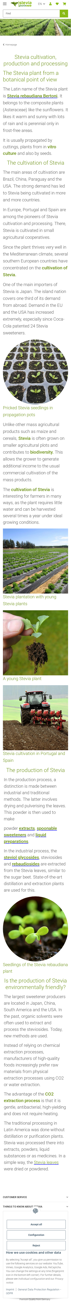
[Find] (64, 13)
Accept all (36, 1224)
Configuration (36, 1234)
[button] (50, 4)
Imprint (10, 1289)
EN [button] (40, 4)
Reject (36, 1245)
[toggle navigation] (5, 2)
